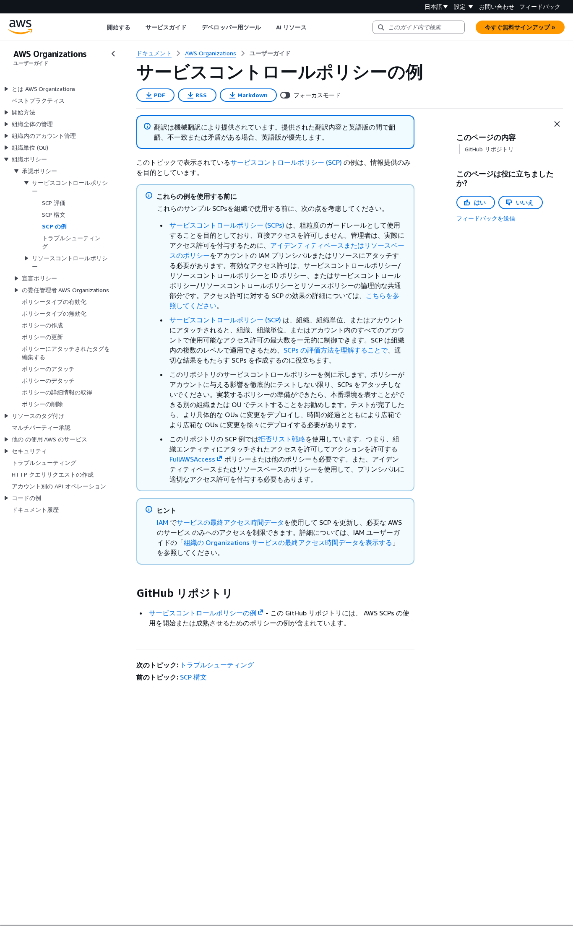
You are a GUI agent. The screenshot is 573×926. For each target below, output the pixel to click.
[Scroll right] (313, 27)
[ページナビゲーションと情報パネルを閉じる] (557, 124)
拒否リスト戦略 (281, 439)
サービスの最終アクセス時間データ (230, 522)
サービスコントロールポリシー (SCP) (286, 162)
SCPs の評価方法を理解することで (336, 350)
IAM (162, 522)
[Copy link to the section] (130, 593)
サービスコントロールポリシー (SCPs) (226, 225)
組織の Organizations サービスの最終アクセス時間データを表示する (288, 542)
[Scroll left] (100, 27)
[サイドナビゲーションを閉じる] (113, 53)
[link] (270, 53)
